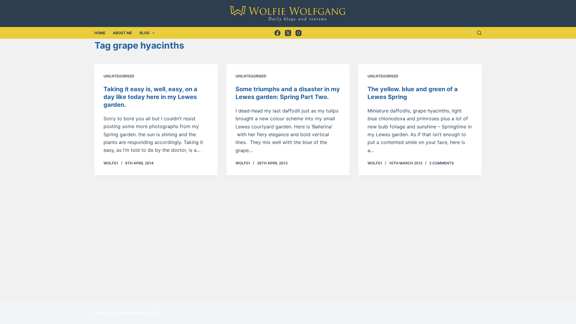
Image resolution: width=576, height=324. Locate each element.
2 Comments (441, 163)
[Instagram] (299, 33)
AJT (153, 313)
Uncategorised (119, 76)
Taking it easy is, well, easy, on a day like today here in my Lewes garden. (150, 97)
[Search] (479, 33)
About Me (122, 33)
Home (99, 33)
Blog (144, 33)
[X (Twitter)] (288, 33)
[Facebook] (277, 33)
